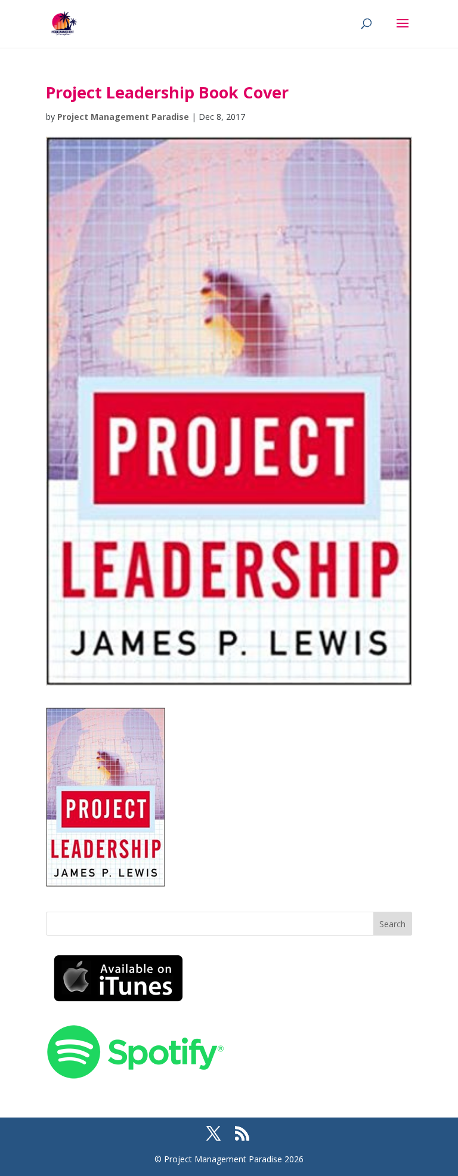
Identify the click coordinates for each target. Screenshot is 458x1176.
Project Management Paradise (123, 116)
